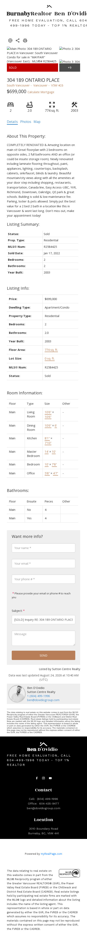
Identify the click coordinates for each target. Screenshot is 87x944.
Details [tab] (12, 121)
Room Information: (24, 393)
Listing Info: (18, 288)
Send (43, 655)
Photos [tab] (25, 121)
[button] (36, 778)
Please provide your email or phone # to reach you (41, 595)
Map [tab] (37, 121)
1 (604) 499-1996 (38, 696)
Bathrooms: (18, 490)
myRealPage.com (51, 853)
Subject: (17, 611)
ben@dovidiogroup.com (43, 700)
